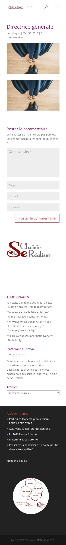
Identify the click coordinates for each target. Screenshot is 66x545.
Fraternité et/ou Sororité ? (24, 439)
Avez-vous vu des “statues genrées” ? (30, 428)
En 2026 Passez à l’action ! (24, 434)
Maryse (15, 33)
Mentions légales (17, 460)
